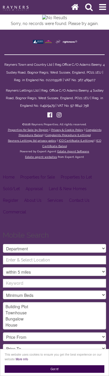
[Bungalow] (54, 319)
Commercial (14, 212)
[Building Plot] (54, 307)
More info (22, 359)
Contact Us (79, 200)
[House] (54, 325)
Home (9, 177)
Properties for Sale (37, 177)
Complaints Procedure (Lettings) (68, 135)
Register (10, 200)
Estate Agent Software (73, 151)
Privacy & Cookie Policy (67, 129)
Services (55, 200)
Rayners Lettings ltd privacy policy (32, 140)
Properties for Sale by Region (28, 129)
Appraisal (34, 188)
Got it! (55, 369)
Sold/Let (11, 188)
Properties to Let (76, 177)
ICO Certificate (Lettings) (76, 140)
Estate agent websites (41, 156)
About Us (33, 200)
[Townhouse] (54, 313)
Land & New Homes (68, 188)
